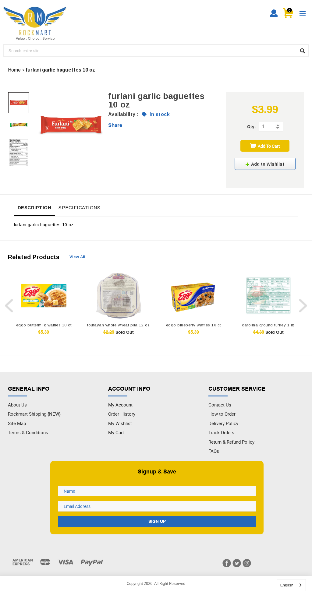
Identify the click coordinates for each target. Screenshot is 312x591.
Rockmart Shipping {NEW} (34, 414)
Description (34, 207)
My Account (120, 405)
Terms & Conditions (28, 432)
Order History (121, 414)
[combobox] (291, 585)
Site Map (17, 423)
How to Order (222, 414)
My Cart (116, 432)
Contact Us (219, 405)
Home (14, 69)
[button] (265, 164)
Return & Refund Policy (231, 442)
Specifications (79, 207)
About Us (17, 405)
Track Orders (221, 432)
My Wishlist (120, 423)
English (286, 585)
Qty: (251, 126)
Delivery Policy (223, 423)
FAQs (213, 451)
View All (77, 257)
